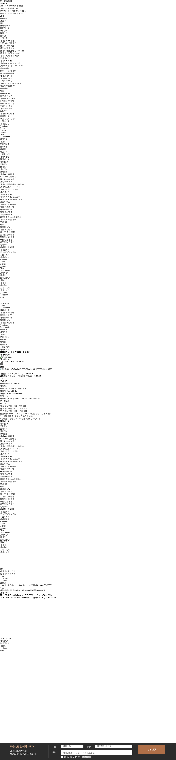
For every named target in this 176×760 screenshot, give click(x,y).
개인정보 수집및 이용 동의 (72, 757)
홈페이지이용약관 (7, 574)
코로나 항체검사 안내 (9, 8)
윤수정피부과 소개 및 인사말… (13, 13)
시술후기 (4, 329)
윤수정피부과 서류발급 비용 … (13, 11)
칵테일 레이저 (6, 318)
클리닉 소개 (5, 310)
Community (5, 308)
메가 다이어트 (6, 315)
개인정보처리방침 (7, 571)
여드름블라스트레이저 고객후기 (19, 376)
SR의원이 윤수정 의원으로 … (12, 6)
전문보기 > (87, 757)
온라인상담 (5, 337)
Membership (5, 325)
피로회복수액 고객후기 (15, 374)
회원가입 (4, 18)
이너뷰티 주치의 (7, 313)
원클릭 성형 (5, 320)
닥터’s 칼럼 (5, 350)
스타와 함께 (5, 347)
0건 (1, 362)
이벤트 (3, 334)
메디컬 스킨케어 (7, 323)
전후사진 (4, 339)
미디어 (3, 342)
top (2, 569)
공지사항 (4, 332)
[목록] (1, 364)
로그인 (3, 21)
